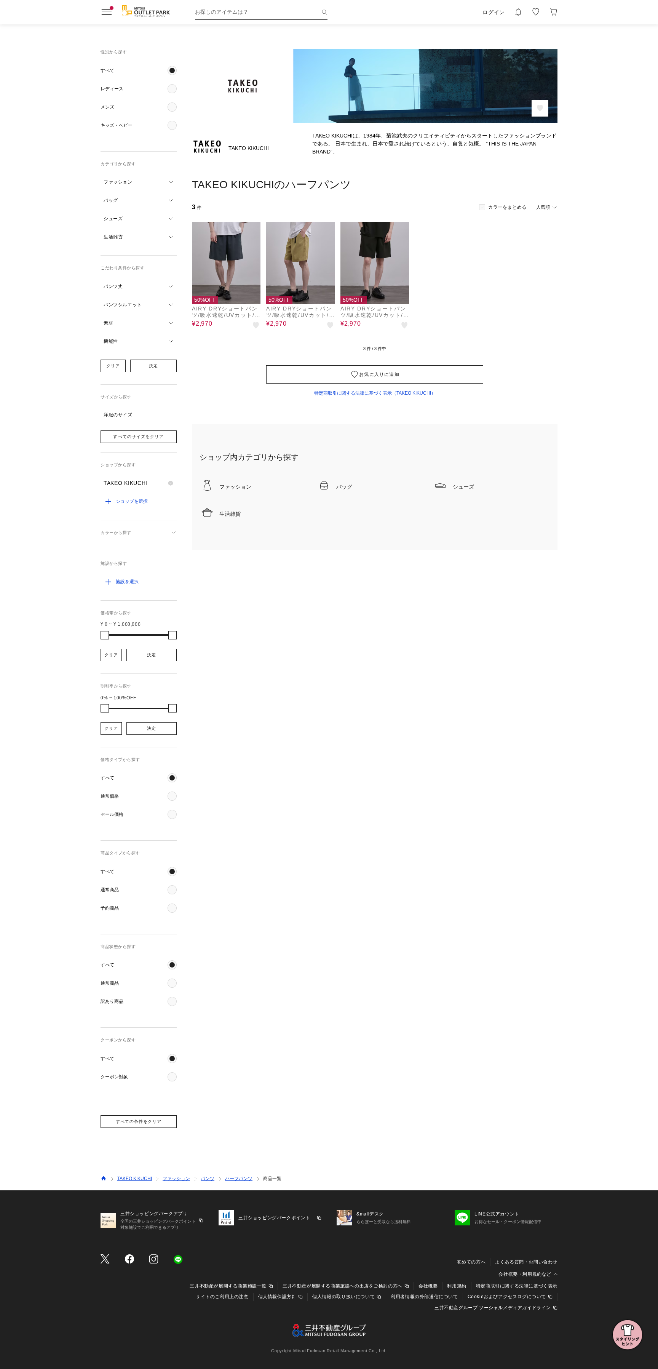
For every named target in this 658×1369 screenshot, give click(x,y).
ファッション (176, 1178)
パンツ (207, 1178)
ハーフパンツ (238, 1178)
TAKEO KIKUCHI (134, 1178)
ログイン (493, 12)
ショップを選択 (132, 501)
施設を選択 (127, 581)
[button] (139, 70)
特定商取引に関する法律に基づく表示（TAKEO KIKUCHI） (375, 393)
